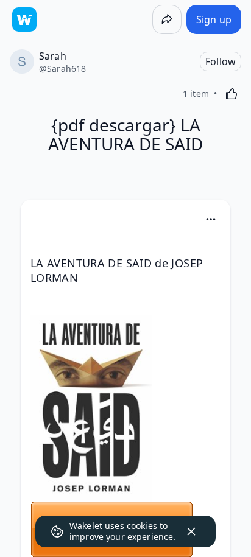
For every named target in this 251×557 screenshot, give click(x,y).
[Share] (167, 19)
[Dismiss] (191, 531)
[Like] (231, 93)
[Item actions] (211, 219)
